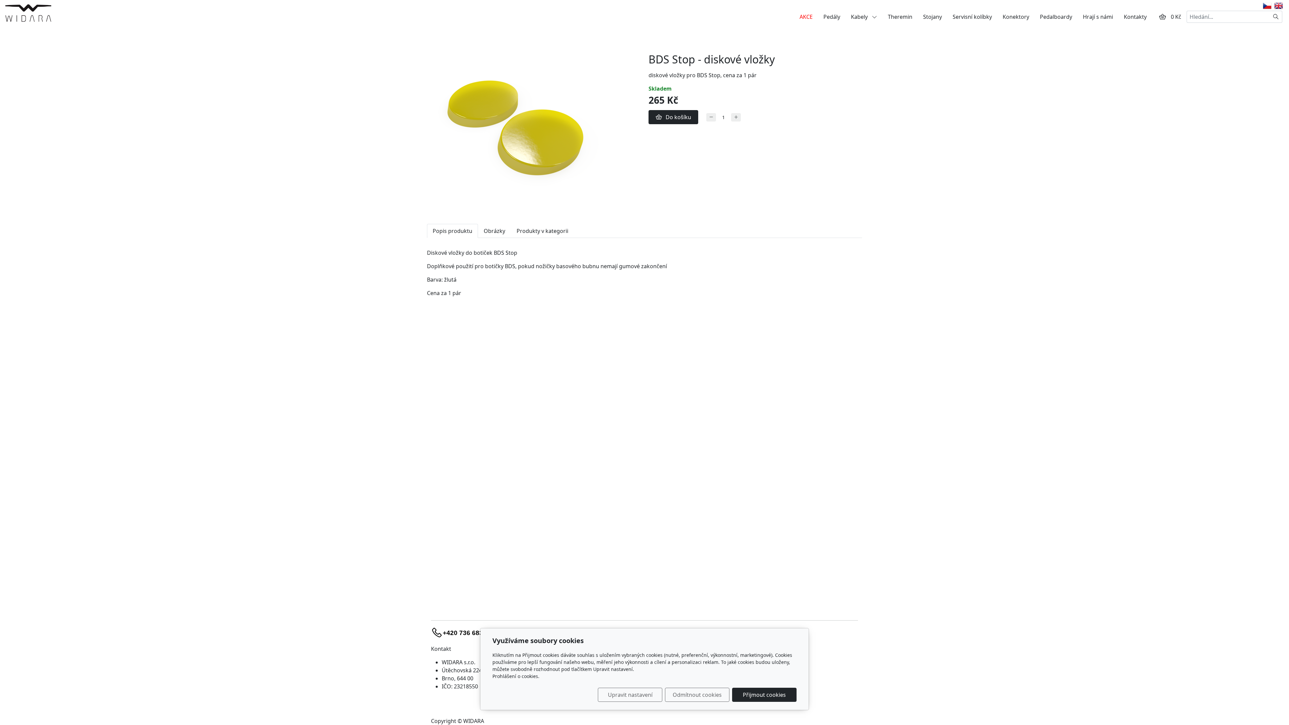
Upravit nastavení (630, 694)
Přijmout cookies (764, 694)
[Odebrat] (711, 117)
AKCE (806, 16)
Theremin (900, 16)
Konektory (1016, 16)
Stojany (932, 16)
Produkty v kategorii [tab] (542, 231)
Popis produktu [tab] (452, 231)
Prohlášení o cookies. (515, 676)
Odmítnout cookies (697, 694)
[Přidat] (736, 117)
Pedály (831, 16)
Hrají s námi (1098, 16)
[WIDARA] (28, 12)
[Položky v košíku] (1162, 16)
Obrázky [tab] (494, 231)
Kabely (860, 16)
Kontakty (1135, 16)
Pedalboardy (1056, 16)
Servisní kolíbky (972, 16)
